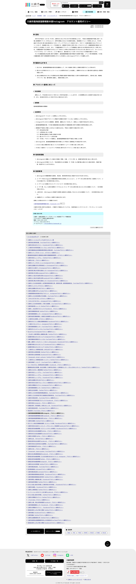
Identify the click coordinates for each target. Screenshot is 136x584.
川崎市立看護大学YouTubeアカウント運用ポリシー (42, 290)
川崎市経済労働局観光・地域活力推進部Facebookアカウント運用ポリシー (49, 316)
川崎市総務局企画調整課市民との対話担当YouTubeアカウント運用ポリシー (49, 520)
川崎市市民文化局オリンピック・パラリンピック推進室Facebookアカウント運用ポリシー (53, 426)
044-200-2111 (74, 568)
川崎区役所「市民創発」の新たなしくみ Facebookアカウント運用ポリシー (50, 405)
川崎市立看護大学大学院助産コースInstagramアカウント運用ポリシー (48, 265)
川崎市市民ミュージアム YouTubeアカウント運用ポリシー (45, 372)
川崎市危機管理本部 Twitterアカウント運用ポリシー (43, 311)
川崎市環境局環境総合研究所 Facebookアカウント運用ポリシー (47, 474)
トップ (34, 15)
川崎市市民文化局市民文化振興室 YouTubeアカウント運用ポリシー (47, 443)
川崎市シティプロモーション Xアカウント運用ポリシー (44, 252)
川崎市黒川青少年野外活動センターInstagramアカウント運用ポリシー (48, 270)
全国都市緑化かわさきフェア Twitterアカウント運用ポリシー (45, 347)
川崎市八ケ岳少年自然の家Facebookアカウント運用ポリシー (45, 278)
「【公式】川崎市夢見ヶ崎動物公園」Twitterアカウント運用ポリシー (47, 334)
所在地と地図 (70, 575)
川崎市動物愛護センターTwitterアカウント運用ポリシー (44, 387)
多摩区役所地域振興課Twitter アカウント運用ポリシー (44, 459)
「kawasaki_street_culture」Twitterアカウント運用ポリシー (46, 357)
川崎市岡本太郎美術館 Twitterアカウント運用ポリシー (43, 352)
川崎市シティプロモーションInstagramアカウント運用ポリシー (46, 262)
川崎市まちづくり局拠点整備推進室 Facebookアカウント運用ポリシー (48, 321)
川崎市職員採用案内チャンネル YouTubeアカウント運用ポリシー (46, 339)
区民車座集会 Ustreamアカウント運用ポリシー (41, 469)
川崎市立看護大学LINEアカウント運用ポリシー (41, 288)
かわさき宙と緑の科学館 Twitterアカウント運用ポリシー (44, 494)
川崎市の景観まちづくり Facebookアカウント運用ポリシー (46, 507)
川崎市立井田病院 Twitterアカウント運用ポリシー (42, 390)
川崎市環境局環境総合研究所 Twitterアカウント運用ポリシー (45, 476)
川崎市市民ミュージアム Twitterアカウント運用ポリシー (44, 257)
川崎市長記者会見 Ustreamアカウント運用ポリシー (43, 471)
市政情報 (39, 15)
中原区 (80, 532)
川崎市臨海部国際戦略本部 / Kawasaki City (49, 203)
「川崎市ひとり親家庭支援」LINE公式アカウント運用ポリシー (45, 349)
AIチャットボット (53, 531)
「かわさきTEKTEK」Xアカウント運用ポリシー (41, 298)
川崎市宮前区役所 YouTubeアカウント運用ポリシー (43, 408)
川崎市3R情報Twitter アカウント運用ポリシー (41, 436)
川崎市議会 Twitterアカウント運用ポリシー (40, 515)
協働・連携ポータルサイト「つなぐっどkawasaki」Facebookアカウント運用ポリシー (53, 341)
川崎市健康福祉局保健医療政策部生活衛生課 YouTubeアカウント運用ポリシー (51, 250)
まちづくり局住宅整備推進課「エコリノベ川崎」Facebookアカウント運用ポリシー (52, 423)
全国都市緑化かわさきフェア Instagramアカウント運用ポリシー (46, 336)
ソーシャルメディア (52, 15)
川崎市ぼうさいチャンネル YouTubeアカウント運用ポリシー (45, 329)
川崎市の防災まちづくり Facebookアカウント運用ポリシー (45, 245)
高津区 (86, 532)
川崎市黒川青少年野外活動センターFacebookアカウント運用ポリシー (48, 280)
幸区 (74, 532)
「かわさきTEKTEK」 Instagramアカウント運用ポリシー (44, 301)
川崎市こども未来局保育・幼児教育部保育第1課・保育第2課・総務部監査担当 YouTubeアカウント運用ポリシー (60, 283)
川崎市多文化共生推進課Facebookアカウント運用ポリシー (45, 433)
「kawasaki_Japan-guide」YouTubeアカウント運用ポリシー (46, 451)
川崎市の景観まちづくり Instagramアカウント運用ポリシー (45, 385)
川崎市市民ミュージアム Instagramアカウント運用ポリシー (45, 375)
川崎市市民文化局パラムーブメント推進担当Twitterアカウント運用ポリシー (49, 382)
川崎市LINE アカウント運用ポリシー (38, 260)
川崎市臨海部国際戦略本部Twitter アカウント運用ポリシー (45, 418)
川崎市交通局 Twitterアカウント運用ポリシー (41, 420)
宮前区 (92, 532)
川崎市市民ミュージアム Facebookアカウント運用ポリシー (45, 377)
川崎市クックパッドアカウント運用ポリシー (40, 285)
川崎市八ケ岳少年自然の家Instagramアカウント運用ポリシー (45, 275)
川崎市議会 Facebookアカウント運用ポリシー (41, 512)
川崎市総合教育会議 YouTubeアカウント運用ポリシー (44, 242)
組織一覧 (34, 561)
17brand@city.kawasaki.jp (52, 223)
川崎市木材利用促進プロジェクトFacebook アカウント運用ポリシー (48, 400)
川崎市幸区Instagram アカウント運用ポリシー (42, 403)
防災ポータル (56, 4)
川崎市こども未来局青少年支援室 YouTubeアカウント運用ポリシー (47, 296)
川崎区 (69, 532)
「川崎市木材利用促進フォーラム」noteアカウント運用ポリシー (46, 247)
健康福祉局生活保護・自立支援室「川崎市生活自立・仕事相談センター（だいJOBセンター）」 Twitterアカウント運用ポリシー (64, 367)
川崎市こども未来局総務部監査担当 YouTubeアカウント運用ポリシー (48, 392)
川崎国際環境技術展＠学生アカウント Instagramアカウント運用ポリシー (49, 293)
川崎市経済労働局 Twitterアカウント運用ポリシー (42, 482)
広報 (44, 15)
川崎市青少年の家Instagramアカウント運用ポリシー (43, 273)
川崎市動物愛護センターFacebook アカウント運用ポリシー (45, 505)
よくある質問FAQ (35, 531)
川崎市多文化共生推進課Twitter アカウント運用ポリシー (44, 431)
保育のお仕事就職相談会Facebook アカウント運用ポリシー (45, 454)
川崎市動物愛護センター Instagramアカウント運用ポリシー (45, 313)
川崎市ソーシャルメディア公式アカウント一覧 (41, 240)
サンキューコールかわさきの (54, 573)
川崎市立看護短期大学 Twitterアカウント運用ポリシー (43, 517)
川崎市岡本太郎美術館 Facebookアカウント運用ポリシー (44, 354)
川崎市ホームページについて (75, 579)
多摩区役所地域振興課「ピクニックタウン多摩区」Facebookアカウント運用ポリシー (52, 428)
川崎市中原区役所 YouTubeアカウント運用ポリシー (43, 397)
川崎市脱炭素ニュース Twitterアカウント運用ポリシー (43, 306)
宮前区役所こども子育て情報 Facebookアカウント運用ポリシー (46, 522)
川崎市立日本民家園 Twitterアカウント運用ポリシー (43, 464)
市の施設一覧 (54, 561)
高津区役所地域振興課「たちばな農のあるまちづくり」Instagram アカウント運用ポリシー (54, 456)
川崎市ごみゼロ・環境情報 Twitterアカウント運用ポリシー (45, 369)
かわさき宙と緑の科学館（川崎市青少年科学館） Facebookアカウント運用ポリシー (52, 484)
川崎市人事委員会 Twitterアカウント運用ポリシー (42, 489)
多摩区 (98, 532)
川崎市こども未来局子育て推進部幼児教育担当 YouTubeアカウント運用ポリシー (51, 395)
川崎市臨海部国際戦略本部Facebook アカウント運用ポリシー (46, 415)
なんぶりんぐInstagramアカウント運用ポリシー (42, 331)
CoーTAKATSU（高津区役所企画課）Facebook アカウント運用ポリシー (49, 364)
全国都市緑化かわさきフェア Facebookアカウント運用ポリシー (46, 344)
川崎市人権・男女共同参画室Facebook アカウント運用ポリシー (47, 502)
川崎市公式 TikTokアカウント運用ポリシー (40, 438)
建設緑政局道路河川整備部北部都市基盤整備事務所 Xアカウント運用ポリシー (50, 255)
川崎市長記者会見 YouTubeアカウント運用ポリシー (43, 466)
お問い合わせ (87, 579)
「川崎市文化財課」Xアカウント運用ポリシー (41, 318)
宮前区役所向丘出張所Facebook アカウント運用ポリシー (45, 441)
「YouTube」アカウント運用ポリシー (39, 499)
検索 (102, 2)
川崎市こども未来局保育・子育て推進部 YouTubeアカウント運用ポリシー (49, 303)
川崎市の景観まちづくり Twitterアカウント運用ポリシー (44, 497)
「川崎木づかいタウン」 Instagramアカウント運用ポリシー (45, 324)
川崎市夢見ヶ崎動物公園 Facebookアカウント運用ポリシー (45, 479)
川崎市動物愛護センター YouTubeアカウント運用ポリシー (45, 326)
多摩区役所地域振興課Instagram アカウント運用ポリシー (45, 461)
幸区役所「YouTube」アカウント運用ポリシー (41, 410)
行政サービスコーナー (81, 575)
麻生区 (104, 532)
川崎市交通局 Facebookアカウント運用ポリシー (42, 487)
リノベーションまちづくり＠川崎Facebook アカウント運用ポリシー (48, 492)
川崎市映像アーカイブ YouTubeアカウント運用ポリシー (44, 362)
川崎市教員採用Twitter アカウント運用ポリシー (42, 446)
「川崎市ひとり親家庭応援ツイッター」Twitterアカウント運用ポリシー (48, 359)
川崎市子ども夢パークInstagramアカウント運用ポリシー (44, 268)
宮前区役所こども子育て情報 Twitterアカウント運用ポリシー (45, 510)
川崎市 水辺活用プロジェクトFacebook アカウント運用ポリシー (47, 308)
